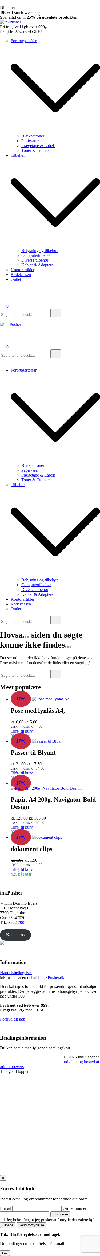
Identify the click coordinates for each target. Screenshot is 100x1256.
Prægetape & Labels (38, 145)
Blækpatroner (32, 136)
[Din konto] (3, 298)
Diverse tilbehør (34, 260)
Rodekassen (21, 274)
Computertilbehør (36, 255)
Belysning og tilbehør (39, 250)
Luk (5, 1253)
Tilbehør (18, 155)
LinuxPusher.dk (51, 977)
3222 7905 (17, 922)
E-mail (5, 1208)
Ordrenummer (74, 1208)
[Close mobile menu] (2, 361)
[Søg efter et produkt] (5, 291)
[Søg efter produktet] (55, 313)
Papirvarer (30, 141)
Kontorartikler (22, 269)
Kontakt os (15, 934)
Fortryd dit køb (12, 1019)
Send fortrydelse (31, 1225)
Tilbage (7, 1225)
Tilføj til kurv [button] (22, 731)
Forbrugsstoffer (24, 40)
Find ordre (60, 1214)
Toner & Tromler (35, 150)
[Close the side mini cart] (2, 3)
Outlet (16, 279)
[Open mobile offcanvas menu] (2, 319)
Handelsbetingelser (16, 972)
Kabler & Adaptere (37, 265)
